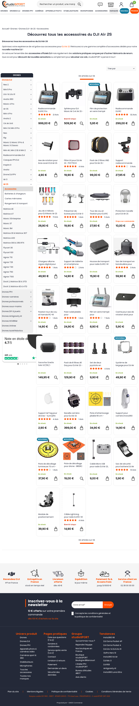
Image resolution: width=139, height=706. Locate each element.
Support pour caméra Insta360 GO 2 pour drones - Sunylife (124, 414)
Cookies (89, 691)
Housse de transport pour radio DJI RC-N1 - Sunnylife (99, 262)
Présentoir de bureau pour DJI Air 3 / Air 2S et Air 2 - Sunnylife (73, 212)
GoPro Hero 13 (109, 652)
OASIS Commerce (75, 703)
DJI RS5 (106, 664)
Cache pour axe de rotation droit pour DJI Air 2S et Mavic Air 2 (125, 313)
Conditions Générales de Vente (116, 691)
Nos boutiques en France (84, 650)
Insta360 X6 (109, 637)
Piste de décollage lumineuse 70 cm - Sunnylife (47, 465)
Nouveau (124, 11)
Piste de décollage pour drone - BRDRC (73, 465)
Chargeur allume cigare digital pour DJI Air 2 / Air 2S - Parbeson (47, 262)
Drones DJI (15, 11)
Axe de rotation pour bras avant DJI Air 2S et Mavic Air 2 (48, 161)
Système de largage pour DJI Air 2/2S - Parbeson (125, 364)
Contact (52, 656)
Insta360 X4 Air (110, 656)
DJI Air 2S (66, 46)
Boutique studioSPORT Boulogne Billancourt (85, 658)
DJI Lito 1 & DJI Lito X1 (112, 649)
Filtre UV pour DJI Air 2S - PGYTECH (73, 161)
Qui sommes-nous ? (85, 640)
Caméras (39, 11)
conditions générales (98, 613)
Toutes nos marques (25, 677)
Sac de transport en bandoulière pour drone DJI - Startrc (125, 262)
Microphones (86, 11)
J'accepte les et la (93, 615)
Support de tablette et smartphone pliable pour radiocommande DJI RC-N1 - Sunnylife (73, 262)
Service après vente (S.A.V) (57, 651)
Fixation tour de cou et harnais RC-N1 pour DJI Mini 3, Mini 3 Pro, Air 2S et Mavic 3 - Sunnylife (48, 313)
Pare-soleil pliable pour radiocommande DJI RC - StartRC (72, 313)
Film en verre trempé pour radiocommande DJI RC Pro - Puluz (99, 313)
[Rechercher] (79, 4)
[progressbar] (87, 79)
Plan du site (13, 691)
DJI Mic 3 (107, 660)
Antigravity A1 (109, 668)
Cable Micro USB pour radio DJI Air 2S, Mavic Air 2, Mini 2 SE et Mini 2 (99, 465)
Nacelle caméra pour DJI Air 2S (71, 414)
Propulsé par (62, 703)
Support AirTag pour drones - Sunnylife (47, 414)
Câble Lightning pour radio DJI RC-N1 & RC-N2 (73, 515)
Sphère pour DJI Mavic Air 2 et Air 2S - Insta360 (73, 110)
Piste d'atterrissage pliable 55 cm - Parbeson (99, 414)
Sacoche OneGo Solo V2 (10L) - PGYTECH (46, 364)
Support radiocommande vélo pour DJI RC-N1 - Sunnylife (125, 161)
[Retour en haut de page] (135, 491)
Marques (114, 11)
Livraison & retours (56, 660)
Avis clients (81, 677)
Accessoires (101, 11)
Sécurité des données (54, 673)
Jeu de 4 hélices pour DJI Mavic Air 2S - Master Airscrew (47, 212)
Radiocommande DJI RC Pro (46, 110)
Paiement (52, 664)
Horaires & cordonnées (53, 645)
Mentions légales (35, 691)
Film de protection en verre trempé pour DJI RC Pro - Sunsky (98, 110)
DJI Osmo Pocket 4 (112, 645)
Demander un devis (57, 668)
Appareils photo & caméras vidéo (28, 650)
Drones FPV (27, 11)
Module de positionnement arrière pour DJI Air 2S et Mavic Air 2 (48, 515)
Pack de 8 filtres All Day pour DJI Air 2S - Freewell (73, 364)
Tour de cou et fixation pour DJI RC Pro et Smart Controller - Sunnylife (99, 212)
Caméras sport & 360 (28, 656)
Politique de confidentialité (64, 691)
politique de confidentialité (90, 616)
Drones (4, 11)
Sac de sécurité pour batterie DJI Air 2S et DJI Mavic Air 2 (125, 465)
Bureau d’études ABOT (83, 672)
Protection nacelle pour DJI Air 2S (124, 212)
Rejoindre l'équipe (84, 644)
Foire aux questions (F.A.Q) (57, 638)
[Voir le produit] (82, 123)
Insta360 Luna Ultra (112, 672)
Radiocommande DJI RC (124, 110)
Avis (56, 114)
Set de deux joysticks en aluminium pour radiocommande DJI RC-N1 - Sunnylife (99, 364)
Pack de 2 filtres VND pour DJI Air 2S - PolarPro (99, 161)
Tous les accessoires (26, 671)
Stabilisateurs (71, 11)
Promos (134, 11)
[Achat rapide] (56, 123)
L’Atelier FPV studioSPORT (82, 665)
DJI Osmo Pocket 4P (112, 641)
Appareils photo (53, 11)
